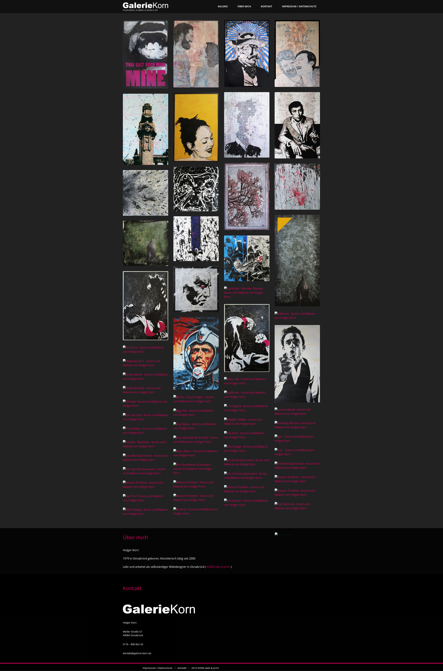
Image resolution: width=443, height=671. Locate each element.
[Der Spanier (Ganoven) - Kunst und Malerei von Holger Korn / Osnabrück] (145, 471)
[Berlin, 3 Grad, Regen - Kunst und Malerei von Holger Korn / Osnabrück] (196, 399)
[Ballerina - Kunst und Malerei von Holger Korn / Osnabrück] (297, 316)
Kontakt (266, 6)
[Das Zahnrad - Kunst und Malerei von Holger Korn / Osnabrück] (297, 506)
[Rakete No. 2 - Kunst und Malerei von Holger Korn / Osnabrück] (297, 260)
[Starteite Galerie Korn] (145, 5)
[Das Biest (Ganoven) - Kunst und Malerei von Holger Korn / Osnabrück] (145, 458)
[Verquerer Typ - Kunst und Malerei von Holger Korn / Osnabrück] (247, 53)
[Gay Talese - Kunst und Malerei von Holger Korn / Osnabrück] (196, 426)
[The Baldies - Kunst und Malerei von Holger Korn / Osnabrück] (145, 430)
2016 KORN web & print (205, 668)
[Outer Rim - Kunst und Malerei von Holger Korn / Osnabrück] (297, 187)
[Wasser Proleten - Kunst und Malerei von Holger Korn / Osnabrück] (297, 479)
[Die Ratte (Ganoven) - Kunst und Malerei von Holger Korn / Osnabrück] (297, 465)
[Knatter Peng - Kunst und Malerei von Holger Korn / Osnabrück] (247, 258)
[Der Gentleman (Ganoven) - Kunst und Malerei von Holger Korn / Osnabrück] (196, 469)
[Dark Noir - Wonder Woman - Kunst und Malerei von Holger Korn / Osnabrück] (247, 292)
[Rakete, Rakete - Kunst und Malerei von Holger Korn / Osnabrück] (145, 243)
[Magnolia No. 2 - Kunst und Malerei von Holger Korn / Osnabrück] (247, 196)
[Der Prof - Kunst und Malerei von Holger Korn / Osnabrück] (145, 498)
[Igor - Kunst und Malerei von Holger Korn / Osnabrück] (297, 438)
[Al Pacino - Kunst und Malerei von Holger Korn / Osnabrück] (145, 349)
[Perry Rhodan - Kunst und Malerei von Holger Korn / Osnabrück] (196, 353)
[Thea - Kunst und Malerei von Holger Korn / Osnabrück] (196, 127)
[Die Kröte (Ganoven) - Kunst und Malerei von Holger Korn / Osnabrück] (247, 462)
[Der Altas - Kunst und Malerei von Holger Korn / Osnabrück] (196, 238)
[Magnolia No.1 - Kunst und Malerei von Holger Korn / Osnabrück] (145, 363)
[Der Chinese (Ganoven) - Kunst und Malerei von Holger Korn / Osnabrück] (247, 476)
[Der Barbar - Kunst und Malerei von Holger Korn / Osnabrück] (247, 503)
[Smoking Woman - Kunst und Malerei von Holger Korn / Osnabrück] (297, 425)
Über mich (244, 6)
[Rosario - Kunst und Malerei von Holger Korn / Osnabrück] (196, 511)
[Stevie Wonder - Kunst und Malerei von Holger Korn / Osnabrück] (145, 390)
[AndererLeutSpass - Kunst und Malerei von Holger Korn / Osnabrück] (297, 53)
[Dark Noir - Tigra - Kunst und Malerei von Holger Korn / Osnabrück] (145, 305)
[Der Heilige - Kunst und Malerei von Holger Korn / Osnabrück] (247, 449)
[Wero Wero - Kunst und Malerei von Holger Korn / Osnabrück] (196, 453)
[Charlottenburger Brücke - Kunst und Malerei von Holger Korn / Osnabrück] (145, 129)
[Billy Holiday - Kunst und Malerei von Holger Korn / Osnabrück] (145, 512)
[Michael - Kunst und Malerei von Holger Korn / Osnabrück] (145, 403)
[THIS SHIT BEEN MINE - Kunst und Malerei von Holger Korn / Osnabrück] (145, 54)
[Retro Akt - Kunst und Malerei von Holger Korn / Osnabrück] (247, 381)
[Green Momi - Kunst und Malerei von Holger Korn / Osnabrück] (145, 376)
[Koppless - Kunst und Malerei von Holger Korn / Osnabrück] (247, 125)
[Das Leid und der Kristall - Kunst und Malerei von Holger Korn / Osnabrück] (196, 440)
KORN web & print (218, 567)
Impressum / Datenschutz (299, 6)
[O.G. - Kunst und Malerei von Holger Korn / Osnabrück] (297, 452)
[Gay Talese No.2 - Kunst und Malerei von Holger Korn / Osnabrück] (297, 125)
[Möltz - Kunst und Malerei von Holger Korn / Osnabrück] (196, 189)
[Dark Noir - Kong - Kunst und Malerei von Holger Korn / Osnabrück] (247, 338)
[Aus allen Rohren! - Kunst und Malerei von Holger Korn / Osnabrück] (145, 193)
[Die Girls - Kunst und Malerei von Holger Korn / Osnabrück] (247, 435)
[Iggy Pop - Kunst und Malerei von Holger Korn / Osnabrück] (196, 412)
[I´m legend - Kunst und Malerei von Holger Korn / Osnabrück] (247, 408)
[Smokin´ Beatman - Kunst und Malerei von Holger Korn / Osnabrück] (145, 444)
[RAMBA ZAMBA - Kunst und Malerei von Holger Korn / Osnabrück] (247, 421)
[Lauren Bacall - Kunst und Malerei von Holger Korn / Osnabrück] (297, 411)
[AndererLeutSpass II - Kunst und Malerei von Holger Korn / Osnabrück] (196, 53)
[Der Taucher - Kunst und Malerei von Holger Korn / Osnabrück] (145, 417)
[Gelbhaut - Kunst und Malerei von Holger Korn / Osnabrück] (247, 394)
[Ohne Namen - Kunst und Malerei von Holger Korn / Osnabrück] (196, 289)
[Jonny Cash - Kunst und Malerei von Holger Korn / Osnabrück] (297, 363)
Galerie (223, 6)
